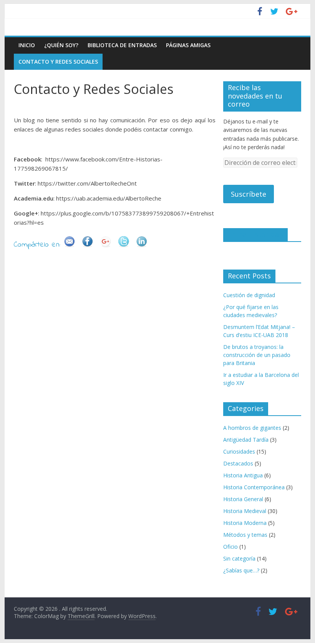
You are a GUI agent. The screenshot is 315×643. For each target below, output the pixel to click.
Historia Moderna (245, 522)
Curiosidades (239, 451)
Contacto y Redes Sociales (58, 61)
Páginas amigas (188, 45)
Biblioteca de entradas (122, 45)
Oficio (230, 546)
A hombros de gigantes (252, 427)
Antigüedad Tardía (246, 439)
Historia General (243, 499)
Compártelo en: (37, 244)
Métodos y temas (245, 534)
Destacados (238, 463)
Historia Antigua (243, 475)
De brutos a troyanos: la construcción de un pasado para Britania (256, 355)
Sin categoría (239, 558)
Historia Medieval (244, 511)
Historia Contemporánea (254, 487)
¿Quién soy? (61, 45)
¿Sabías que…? (241, 570)
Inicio (26, 45)
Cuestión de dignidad (249, 295)
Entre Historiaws (255, 234)
